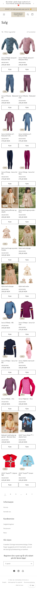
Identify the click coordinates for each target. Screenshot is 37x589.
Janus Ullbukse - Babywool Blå (9, 96)
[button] (4, 14)
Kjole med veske (24, 286)
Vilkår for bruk (19, 585)
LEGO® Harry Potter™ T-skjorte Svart (26, 436)
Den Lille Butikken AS (18, 580)
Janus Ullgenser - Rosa (26, 399)
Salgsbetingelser (8, 524)
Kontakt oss (7, 512)
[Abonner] (31, 563)
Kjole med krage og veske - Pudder (9, 249)
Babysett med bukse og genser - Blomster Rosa (8, 436)
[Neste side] (32, 494)
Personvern (7, 528)
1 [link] (5, 494)
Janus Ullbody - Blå (7, 322)
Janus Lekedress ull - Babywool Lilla (7, 135)
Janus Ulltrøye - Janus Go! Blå (9, 361)
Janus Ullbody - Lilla (7, 399)
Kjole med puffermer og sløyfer (8, 211)
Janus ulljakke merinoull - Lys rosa (27, 361)
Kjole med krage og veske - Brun (27, 211)
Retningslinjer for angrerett (15, 582)
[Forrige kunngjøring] (3, 4)
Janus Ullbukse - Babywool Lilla (27, 96)
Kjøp (10, 69)
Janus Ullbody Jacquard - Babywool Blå (9, 58)
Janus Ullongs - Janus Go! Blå (9, 173)
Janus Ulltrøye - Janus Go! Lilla (27, 323)
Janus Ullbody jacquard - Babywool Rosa (26, 58)
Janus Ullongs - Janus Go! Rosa (27, 173)
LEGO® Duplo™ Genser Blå (26, 474)
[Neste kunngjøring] (34, 4)
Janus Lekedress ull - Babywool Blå (25, 135)
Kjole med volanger (25, 248)
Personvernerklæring (29, 582)
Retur (5, 533)
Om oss (5, 507)
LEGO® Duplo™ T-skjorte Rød (9, 474)
